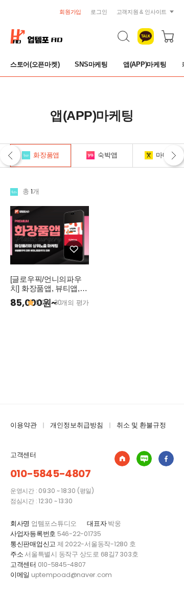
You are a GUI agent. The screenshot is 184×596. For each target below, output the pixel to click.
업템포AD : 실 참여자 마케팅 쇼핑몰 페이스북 (166, 458)
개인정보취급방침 (76, 425)
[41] (74, 249)
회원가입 (70, 12)
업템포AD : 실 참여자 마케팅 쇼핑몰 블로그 (144, 458)
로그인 (98, 12)
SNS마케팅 (91, 64)
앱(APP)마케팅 (145, 64)
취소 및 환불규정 (141, 425)
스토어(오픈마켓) (35, 64)
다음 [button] (174, 155)
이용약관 (23, 425)
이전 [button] (10, 155)
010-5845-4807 (50, 473)
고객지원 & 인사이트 (142, 12)
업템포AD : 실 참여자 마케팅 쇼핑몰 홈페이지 (122, 458)
